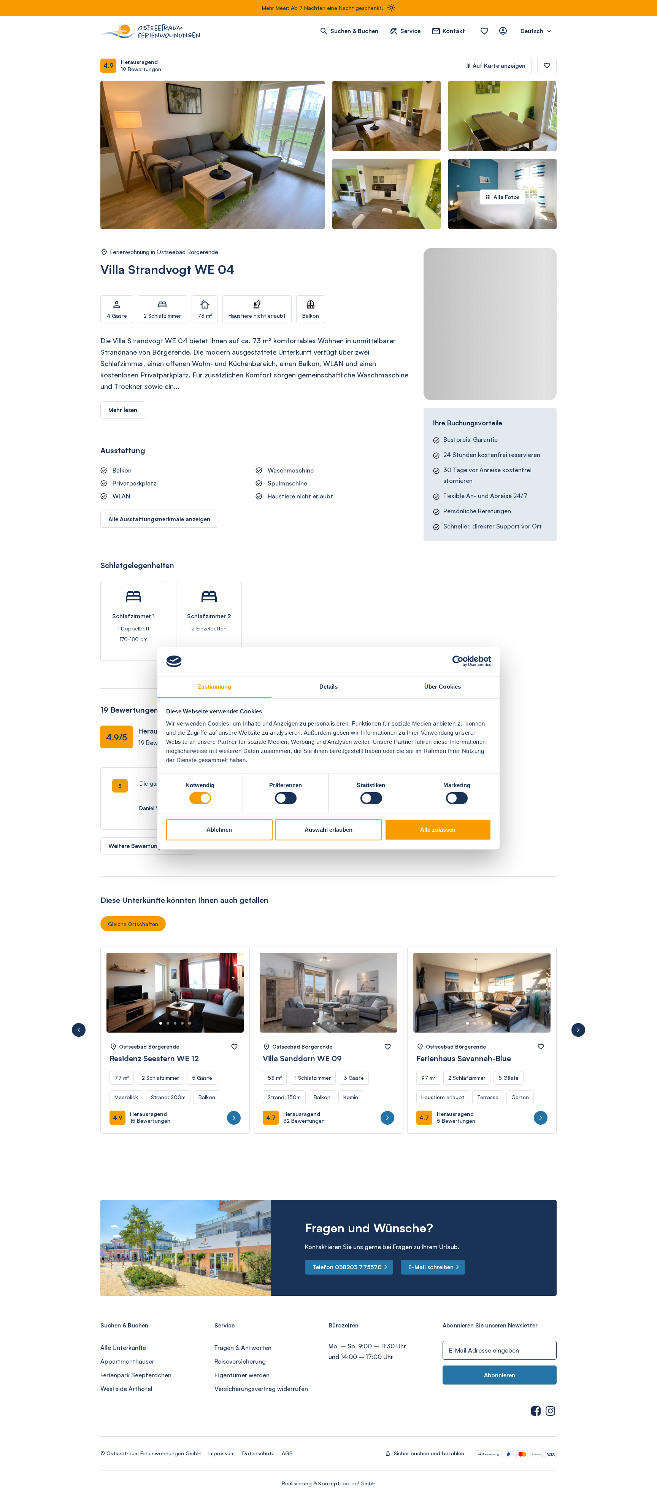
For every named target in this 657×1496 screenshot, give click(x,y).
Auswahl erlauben (328, 829)
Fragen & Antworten (242, 1347)
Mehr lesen (122, 410)
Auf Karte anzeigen (499, 65)
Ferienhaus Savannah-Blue (463, 1058)
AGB (287, 1453)
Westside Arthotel (126, 1389)
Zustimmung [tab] (215, 686)
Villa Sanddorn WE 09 (302, 1058)
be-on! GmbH (359, 1483)
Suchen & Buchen (354, 31)
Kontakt (454, 31)
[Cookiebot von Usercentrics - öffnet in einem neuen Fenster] (458, 661)
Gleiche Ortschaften (133, 924)
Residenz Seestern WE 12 (154, 1058)
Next (229, 1000)
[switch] (286, 798)
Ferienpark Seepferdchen (135, 1375)
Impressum (221, 1453)
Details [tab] (328, 686)
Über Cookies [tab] (442, 686)
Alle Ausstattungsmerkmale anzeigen (159, 519)
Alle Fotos (506, 197)
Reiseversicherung (240, 1361)
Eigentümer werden (242, 1375)
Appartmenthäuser (127, 1361)
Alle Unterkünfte (123, 1347)
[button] (79, 1030)
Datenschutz (258, 1453)
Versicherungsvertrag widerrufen (261, 1389)
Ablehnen (219, 829)
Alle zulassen (437, 829)
